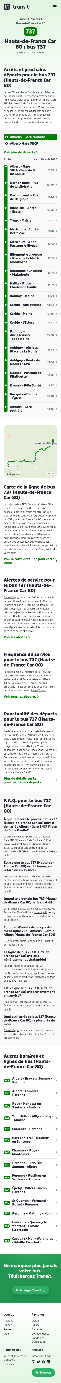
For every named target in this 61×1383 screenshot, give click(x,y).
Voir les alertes (15, 637)
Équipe (36, 1324)
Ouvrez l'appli (48, 526)
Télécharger (43, 1372)
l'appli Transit (38, 690)
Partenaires (12, 1350)
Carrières (37, 1329)
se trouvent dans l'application (35, 122)
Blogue (8, 1324)
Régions (8, 1320)
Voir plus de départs (19, 152)
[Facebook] (43, 1361)
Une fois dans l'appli (24, 616)
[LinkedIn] (48, 1361)
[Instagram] (33, 1361)
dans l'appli (40, 912)
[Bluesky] (38, 1361)
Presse (8, 1329)
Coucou (9, 1314)
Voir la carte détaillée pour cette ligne (29, 561)
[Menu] (54, 6)
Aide (6, 1333)
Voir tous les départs (20, 696)
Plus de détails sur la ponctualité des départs (22, 780)
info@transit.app (41, 1356)
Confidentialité (40, 1333)
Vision (35, 1320)
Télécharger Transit (28, 1290)
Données (9, 1364)
